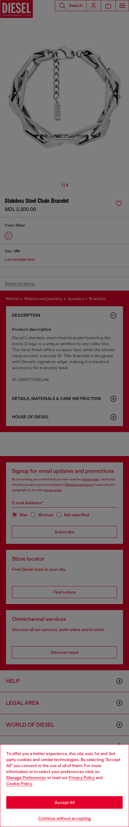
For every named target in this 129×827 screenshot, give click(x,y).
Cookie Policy (19, 783)
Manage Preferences (26, 777)
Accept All (64, 802)
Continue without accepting (64, 818)
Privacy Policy (82, 777)
